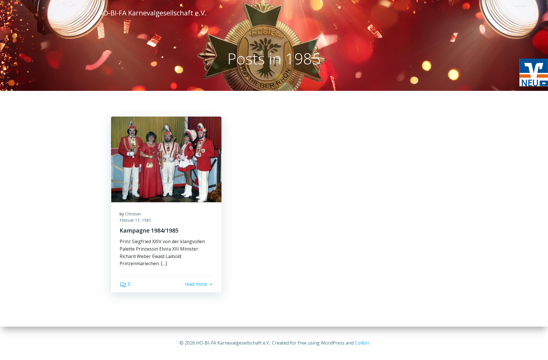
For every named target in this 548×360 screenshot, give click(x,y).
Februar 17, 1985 (135, 220)
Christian (133, 214)
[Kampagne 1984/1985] (166, 159)
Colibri (362, 343)
